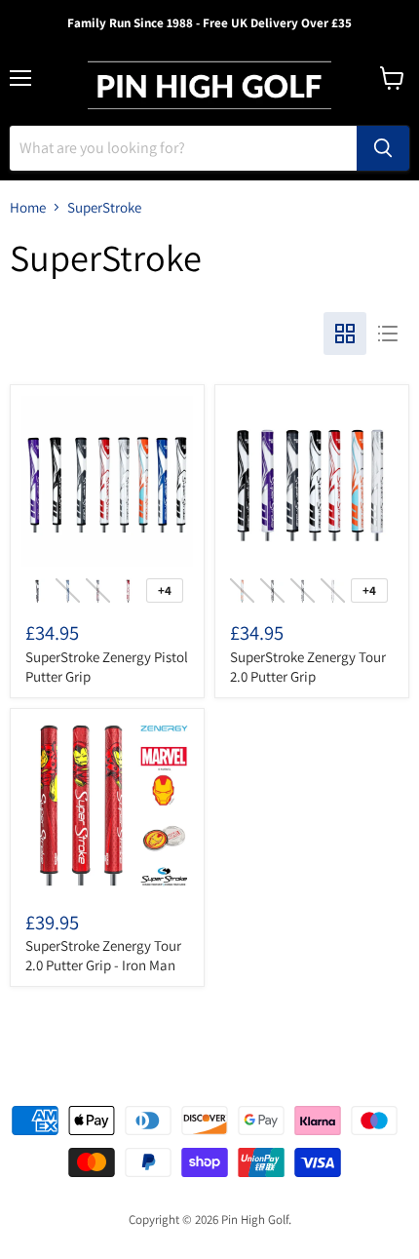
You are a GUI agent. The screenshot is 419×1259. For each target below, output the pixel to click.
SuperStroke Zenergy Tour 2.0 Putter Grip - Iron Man (103, 955)
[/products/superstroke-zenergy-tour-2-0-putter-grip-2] (312, 482)
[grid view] (345, 333)
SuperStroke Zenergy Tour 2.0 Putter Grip (308, 667)
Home (28, 207)
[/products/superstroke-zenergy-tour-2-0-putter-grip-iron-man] (107, 805)
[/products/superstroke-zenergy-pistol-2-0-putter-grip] (107, 482)
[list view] (387, 333)
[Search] (383, 148)
